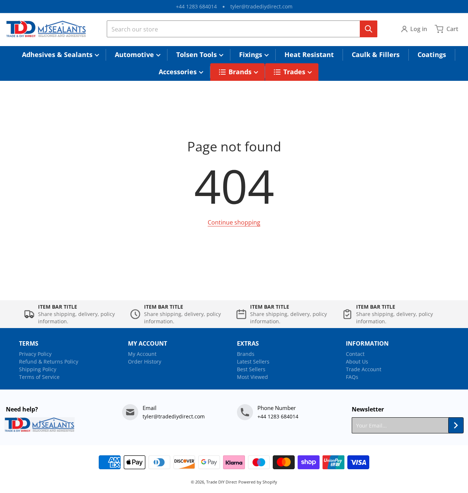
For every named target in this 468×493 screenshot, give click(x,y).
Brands (245, 353)
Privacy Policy (35, 353)
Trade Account (363, 369)
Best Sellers (251, 369)
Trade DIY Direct (221, 482)
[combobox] (242, 28)
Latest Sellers (253, 361)
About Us (357, 361)
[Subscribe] (456, 425)
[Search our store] (368, 28)
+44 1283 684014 (196, 6)
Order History (144, 361)
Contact (355, 353)
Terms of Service (39, 376)
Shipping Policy (37, 369)
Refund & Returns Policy (48, 361)
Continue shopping (234, 222)
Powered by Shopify (257, 482)
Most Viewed (252, 376)
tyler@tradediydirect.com (261, 6)
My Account (142, 353)
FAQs (352, 376)
